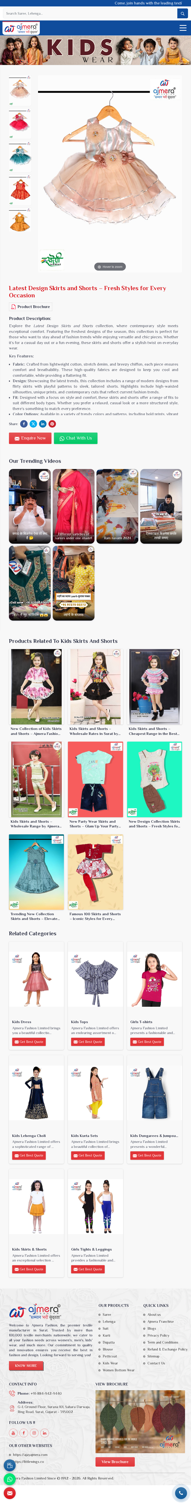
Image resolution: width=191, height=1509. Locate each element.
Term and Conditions (162, 1342)
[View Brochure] (140, 1421)
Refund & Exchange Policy (167, 1349)
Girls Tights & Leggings (91, 1249)
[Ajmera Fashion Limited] (21, 28)
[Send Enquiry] (10, 1493)
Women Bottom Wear (119, 1370)
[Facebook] (23, 1433)
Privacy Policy (158, 1335)
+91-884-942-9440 (46, 1393)
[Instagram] (34, 1433)
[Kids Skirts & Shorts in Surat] (36, 1206)
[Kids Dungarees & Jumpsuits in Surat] (154, 1093)
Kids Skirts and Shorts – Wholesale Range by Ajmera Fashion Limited (35, 824)
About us (154, 1315)
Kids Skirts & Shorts (29, 1249)
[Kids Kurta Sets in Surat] (95, 1093)
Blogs (151, 1328)
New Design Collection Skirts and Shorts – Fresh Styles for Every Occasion (154, 824)
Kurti (106, 1335)
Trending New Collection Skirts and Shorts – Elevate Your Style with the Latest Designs (34, 916)
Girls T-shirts (141, 1022)
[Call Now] (181, 1493)
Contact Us (156, 1363)
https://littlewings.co (28, 1462)
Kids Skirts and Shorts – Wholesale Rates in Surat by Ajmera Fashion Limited (94, 731)
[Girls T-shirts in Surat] (154, 979)
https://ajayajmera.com (30, 1455)
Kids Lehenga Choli (29, 1135)
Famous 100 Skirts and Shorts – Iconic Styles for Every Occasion (95, 916)
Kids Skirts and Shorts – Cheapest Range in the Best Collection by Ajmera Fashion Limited (154, 731)
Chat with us (78, 438)
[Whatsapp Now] (10, 1479)
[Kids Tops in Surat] (95, 979)
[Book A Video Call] (10, 1465)
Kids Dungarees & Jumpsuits (154, 1135)
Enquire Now (33, 438)
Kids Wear (110, 1363)
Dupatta (109, 1342)
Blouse (108, 1349)
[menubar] (183, 28)
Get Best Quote (31, 1042)
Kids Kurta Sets (84, 1135)
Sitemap (153, 1356)
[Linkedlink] (44, 1433)
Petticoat (110, 1356)
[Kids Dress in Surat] (36, 979)
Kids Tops (79, 1022)
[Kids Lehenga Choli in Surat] (36, 1093)
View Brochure (115, 1462)
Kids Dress (21, 1022)
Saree (107, 1315)
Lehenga (109, 1321)
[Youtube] (13, 1433)
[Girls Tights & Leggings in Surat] (95, 1206)
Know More (26, 1366)
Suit (105, 1328)
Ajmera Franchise (160, 1321)
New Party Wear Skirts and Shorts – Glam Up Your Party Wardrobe (94, 824)
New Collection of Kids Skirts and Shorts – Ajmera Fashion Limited (36, 731)
